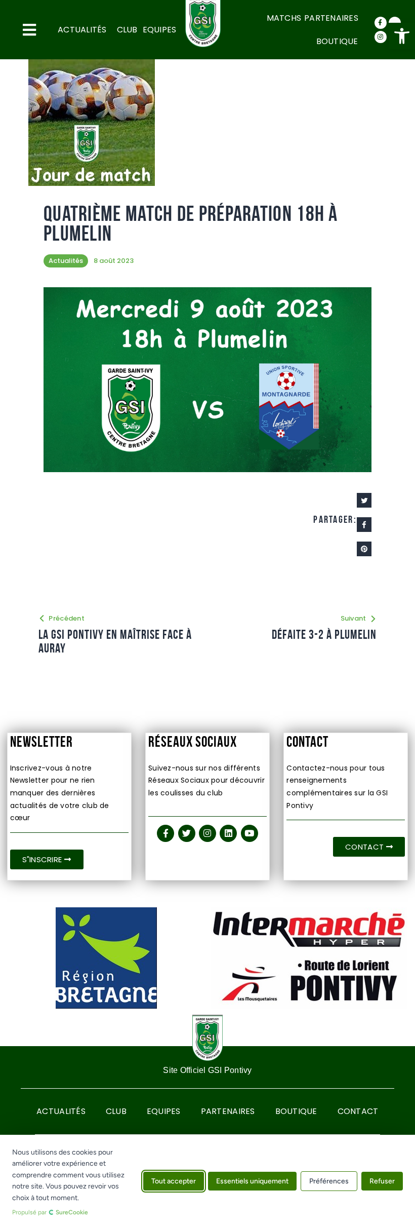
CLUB (127, 29)
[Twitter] (186, 833)
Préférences (329, 1181)
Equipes (160, 29)
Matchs (284, 18)
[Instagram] (381, 37)
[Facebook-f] (381, 23)
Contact (358, 1111)
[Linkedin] (228, 833)
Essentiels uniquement (252, 1181)
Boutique (337, 41)
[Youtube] (249, 833)
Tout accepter (173, 1181)
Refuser (382, 1181)
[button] (402, 36)
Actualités (82, 29)
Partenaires (331, 18)
